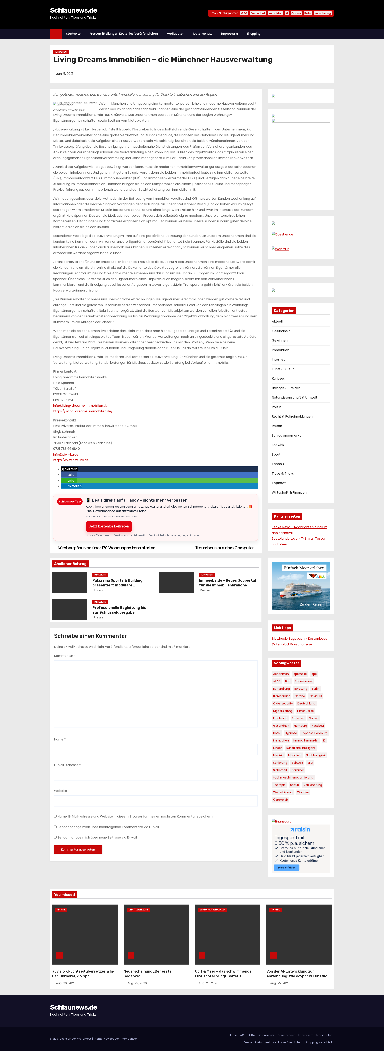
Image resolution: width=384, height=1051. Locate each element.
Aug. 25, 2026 (137, 983)
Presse (98, 590)
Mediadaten (176, 34)
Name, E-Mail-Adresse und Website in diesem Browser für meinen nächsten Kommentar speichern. (135, 816)
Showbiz (278, 445)
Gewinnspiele (286, 1035)
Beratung (300, 689)
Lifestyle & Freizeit (286, 388)
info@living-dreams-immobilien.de (80, 405)
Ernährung (280, 718)
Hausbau (318, 726)
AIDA (252, 1035)
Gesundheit (258, 13)
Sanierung (280, 763)
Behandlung (281, 689)
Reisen (277, 426)
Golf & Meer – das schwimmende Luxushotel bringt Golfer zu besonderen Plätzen (223, 976)
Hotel (276, 733)
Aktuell (277, 321)
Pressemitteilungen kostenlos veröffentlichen (124, 34)
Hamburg (300, 726)
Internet (278, 359)
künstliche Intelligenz (301, 748)
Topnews (279, 483)
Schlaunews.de (73, 10)
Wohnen (303, 792)
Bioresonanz (281, 696)
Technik (278, 464)
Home (233, 1035)
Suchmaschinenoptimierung (293, 777)
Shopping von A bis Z (318, 1042)
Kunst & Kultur (283, 369)
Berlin (307, 13)
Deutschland (306, 703)
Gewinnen (280, 340)
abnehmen (281, 674)
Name (60, 739)
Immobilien (275, 13)
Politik (276, 407)
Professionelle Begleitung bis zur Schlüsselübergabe (119, 610)
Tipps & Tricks (283, 473)
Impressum (229, 34)
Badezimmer (304, 681)
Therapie (279, 785)
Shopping (254, 34)
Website (60, 791)
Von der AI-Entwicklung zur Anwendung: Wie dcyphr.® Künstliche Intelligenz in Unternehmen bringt (299, 976)
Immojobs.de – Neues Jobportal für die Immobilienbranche (227, 582)
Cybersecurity (283, 703)
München (294, 755)
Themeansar (128, 1039)
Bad (287, 681)
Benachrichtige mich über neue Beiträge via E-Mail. (97, 837)
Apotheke (300, 674)
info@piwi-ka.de (65, 454)
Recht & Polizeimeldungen (292, 416)
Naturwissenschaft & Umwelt (294, 397)
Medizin (278, 755)
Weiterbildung (283, 792)
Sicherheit (280, 770)
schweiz (297, 763)
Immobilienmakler (306, 740)
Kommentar (65, 655)
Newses (109, 1039)
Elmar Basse (305, 711)
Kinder (277, 748)
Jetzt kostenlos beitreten (109, 526)
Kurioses (278, 378)
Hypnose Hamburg (314, 733)
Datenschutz (203, 34)
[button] (333, 33)
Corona (296, 13)
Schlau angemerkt (286, 435)
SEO (310, 763)
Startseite (73, 34)
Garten (314, 718)
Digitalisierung (283, 711)
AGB (243, 1035)
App (314, 674)
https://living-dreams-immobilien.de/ (83, 411)
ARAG (243, 13)
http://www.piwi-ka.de (71, 460)
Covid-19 (316, 696)
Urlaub (294, 785)
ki (287, 13)
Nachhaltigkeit (316, 755)
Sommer (298, 770)
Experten (298, 718)
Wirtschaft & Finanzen (289, 492)
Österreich (280, 800)
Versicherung (323, 13)
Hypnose (291, 733)
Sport (276, 454)
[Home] (56, 34)
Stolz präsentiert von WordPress (71, 1039)
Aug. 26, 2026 (66, 983)
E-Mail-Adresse (67, 765)
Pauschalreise (301, 644)
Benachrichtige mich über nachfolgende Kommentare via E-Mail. (108, 827)
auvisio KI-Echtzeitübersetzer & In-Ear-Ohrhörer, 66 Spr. (83, 973)
